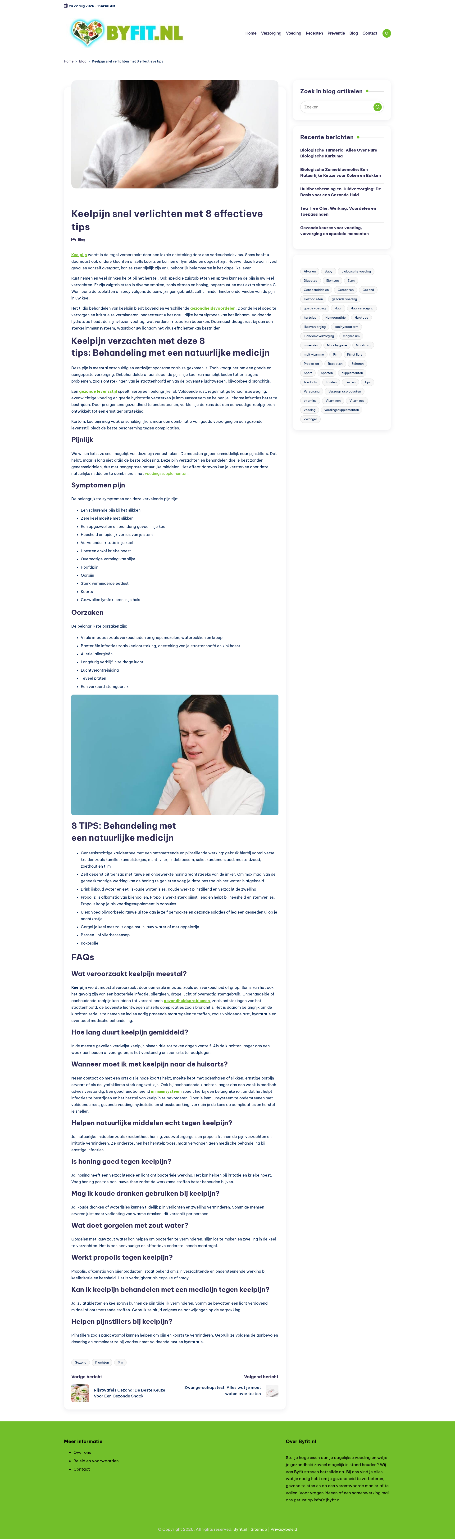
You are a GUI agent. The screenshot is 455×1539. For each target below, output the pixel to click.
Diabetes (310, 280)
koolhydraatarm (346, 327)
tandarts (310, 382)
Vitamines (357, 400)
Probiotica (311, 364)
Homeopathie (335, 317)
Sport (308, 373)
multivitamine (314, 354)
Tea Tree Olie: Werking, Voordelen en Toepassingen (338, 211)
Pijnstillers (354, 354)
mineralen (311, 345)
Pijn (120, 1362)
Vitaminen (333, 400)
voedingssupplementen (166, 473)
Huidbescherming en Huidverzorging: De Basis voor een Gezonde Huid (340, 192)
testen (350, 382)
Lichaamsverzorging (319, 336)
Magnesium (351, 336)
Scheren (357, 364)
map (262, 1529)
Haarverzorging (362, 308)
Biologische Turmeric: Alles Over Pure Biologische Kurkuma (338, 153)
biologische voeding (356, 271)
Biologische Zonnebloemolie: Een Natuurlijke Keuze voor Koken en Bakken (340, 172)
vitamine (310, 400)
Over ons (82, 1452)
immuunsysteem (166, 1091)
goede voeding (315, 308)
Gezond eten (313, 299)
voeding (309, 410)
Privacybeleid (284, 1529)
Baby (328, 271)
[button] (377, 107)
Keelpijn (79, 254)
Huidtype (361, 317)
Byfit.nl (240, 1529)
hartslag (310, 317)
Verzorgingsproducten (344, 391)
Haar (338, 308)
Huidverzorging (315, 327)
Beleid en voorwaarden (96, 1460)
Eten (351, 280)
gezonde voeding (344, 299)
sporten (327, 373)
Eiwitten (332, 280)
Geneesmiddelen (316, 290)
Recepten (335, 364)
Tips (367, 382)
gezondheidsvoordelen (213, 308)
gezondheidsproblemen (187, 1000)
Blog (78, 201)
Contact (81, 1469)
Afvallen (310, 271)
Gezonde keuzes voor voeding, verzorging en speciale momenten (334, 230)
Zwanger (310, 419)
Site (254, 1529)
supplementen (352, 373)
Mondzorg (363, 345)
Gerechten (346, 290)
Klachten (102, 1362)
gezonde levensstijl (98, 391)
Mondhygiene (337, 345)
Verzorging (311, 391)
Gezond (80, 1362)
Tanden (331, 382)
